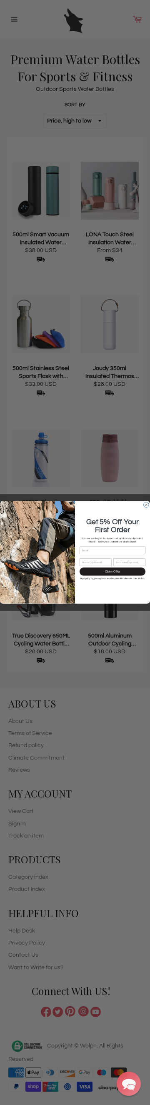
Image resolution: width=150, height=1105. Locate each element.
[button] (129, 1084)
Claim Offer (112, 571)
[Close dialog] (146, 505)
